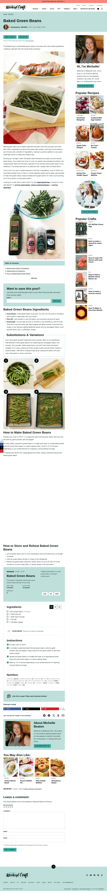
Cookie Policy (75, 888)
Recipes (35, 9)
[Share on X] (1, 447)
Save (45, 594)
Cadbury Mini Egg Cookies (96, 119)
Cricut (52, 9)
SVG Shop (99, 5)
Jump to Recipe (10, 37)
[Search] (102, 9)
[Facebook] (94, 875)
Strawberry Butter (56, 782)
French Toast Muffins (96, 174)
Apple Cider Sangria (81, 146)
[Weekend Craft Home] (15, 7)
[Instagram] (87, 875)
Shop (75, 9)
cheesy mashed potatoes (40, 185)
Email (9, 297)
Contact (91, 5)
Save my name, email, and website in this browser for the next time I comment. (26, 845)
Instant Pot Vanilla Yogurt (82, 174)
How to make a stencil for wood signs (95, 243)
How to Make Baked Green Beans (19, 274)
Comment (7, 811)
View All (34, 278)
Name (5, 831)
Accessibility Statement (85, 888)
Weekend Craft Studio (88, 9)
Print (57, 594)
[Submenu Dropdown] (38, 8)
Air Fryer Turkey (94, 146)
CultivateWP (100, 888)
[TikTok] (102, 875)
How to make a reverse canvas (94, 292)
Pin (51, 594)
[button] (7, 571)
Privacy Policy (67, 888)
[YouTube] (91, 875)
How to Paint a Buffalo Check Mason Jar (94, 277)
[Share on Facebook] (1, 444)
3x (59, 607)
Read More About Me (42, 746)
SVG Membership (67, 882)
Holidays (66, 9)
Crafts (44, 9)
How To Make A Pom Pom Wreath (95, 309)
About (84, 5)
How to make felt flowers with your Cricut (95, 260)
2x (55, 607)
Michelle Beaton (15, 27)
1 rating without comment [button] (32, 789)
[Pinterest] (98, 875)
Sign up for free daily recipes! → (53, 1)
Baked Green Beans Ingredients (18, 268)
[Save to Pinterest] (1, 451)
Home (78, 5)
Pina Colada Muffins (40, 782)
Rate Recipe (23, 37)
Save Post (56, 301)
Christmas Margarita (81, 119)
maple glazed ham (43, 182)
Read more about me (85, 86)
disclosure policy (30, 40)
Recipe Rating (8, 805)
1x (51, 607)
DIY (59, 9)
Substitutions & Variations (16, 271)
